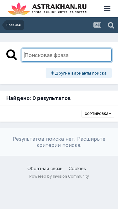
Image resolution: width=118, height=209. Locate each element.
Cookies (77, 168)
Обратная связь (45, 168)
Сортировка (97, 114)
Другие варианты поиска (80, 73)
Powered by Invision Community (59, 176)
